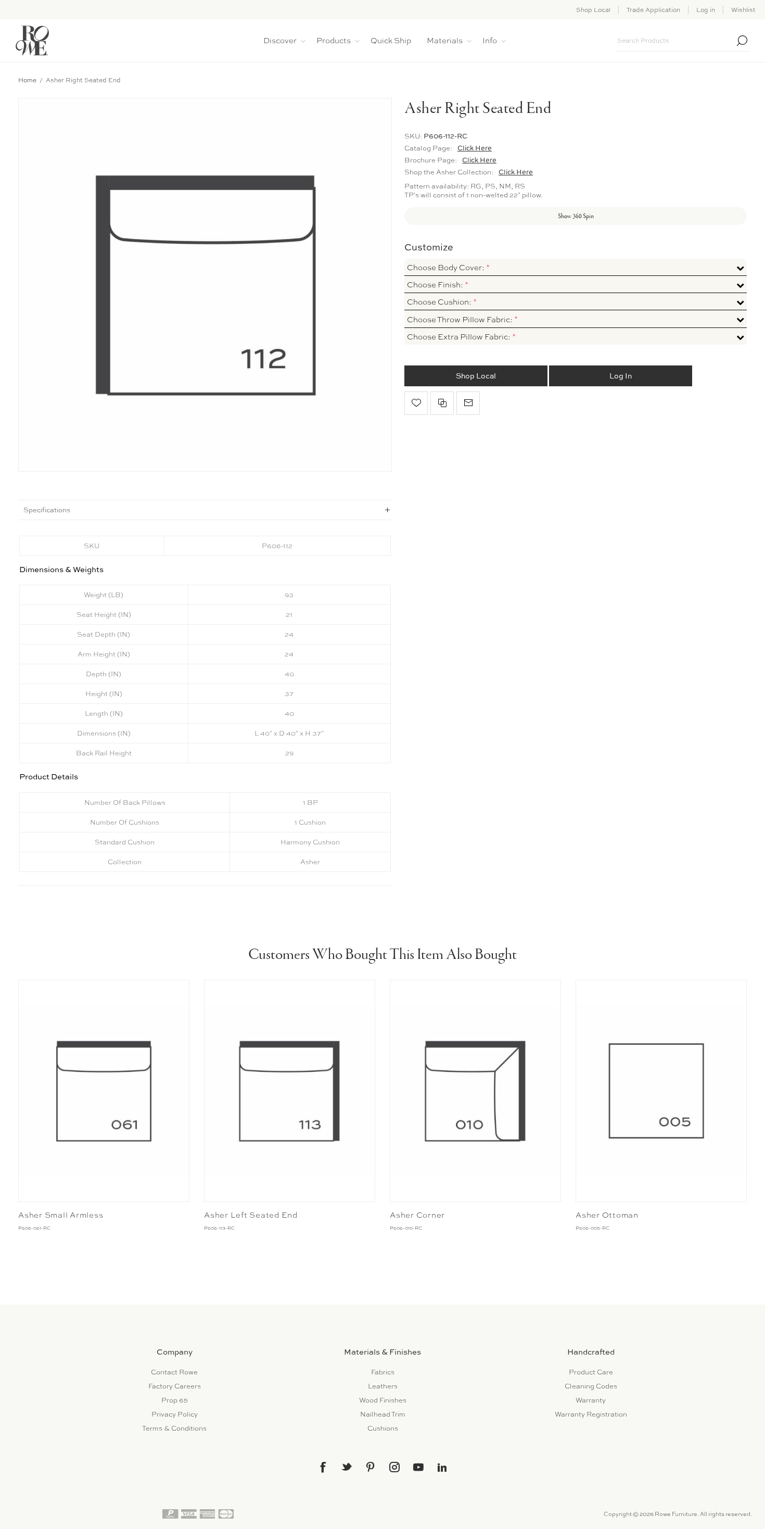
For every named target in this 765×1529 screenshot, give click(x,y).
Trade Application (653, 10)
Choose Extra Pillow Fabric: (459, 337)
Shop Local (593, 10)
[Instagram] (394, 1467)
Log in (705, 10)
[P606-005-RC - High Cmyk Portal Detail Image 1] (661, 1091)
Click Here (474, 148)
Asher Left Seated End (251, 1215)
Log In (620, 376)
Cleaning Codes (591, 1386)
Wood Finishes (382, 1400)
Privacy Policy (174, 1414)
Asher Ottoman (607, 1215)
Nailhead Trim (382, 1414)
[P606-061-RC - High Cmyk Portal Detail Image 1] (104, 1091)
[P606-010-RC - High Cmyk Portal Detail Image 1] (475, 1091)
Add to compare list (442, 403)
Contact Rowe (174, 1372)
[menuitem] (174, 1372)
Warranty (591, 1400)
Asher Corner (417, 1215)
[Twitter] (346, 1466)
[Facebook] (322, 1467)
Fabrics (382, 1372)
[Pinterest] (370, 1467)
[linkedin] (442, 1467)
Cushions (382, 1428)
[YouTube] (418, 1467)
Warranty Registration (591, 1414)
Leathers (383, 1386)
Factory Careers (174, 1386)
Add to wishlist (416, 403)
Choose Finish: (436, 285)
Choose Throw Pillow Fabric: (460, 319)
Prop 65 (174, 1400)
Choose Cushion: (440, 302)
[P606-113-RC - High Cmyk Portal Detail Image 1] (290, 1091)
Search (742, 40)
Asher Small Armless (60, 1215)
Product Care (591, 1372)
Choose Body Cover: (446, 267)
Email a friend (468, 403)
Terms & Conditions (174, 1428)
